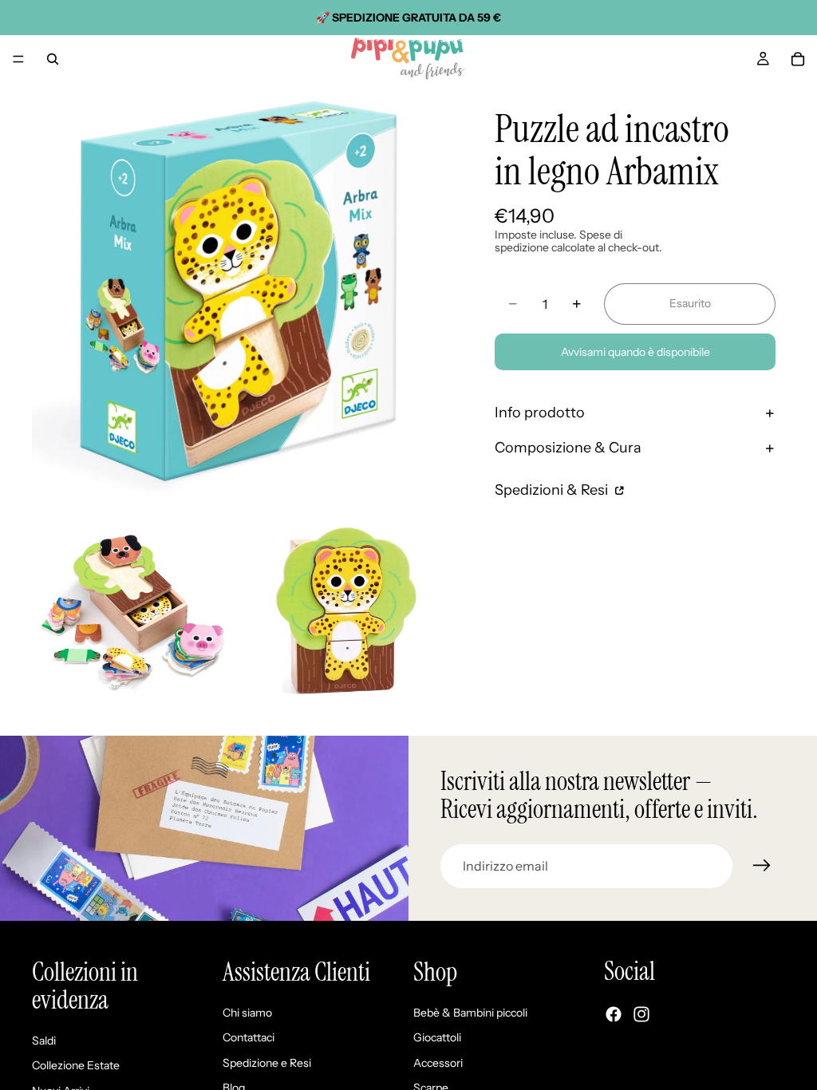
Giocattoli (437, 1038)
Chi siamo (247, 1012)
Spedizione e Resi (267, 1063)
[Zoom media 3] (345, 608)
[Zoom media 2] (133, 608)
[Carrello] (797, 59)
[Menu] (18, 59)
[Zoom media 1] (239, 290)
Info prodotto (540, 412)
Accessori (438, 1063)
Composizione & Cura (568, 447)
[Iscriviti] (762, 866)
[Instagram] (641, 1015)
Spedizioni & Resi (553, 490)
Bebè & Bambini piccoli (470, 1012)
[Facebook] (613, 1015)
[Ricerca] (52, 59)
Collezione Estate (76, 1066)
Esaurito (690, 303)
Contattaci (248, 1038)
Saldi (44, 1040)
